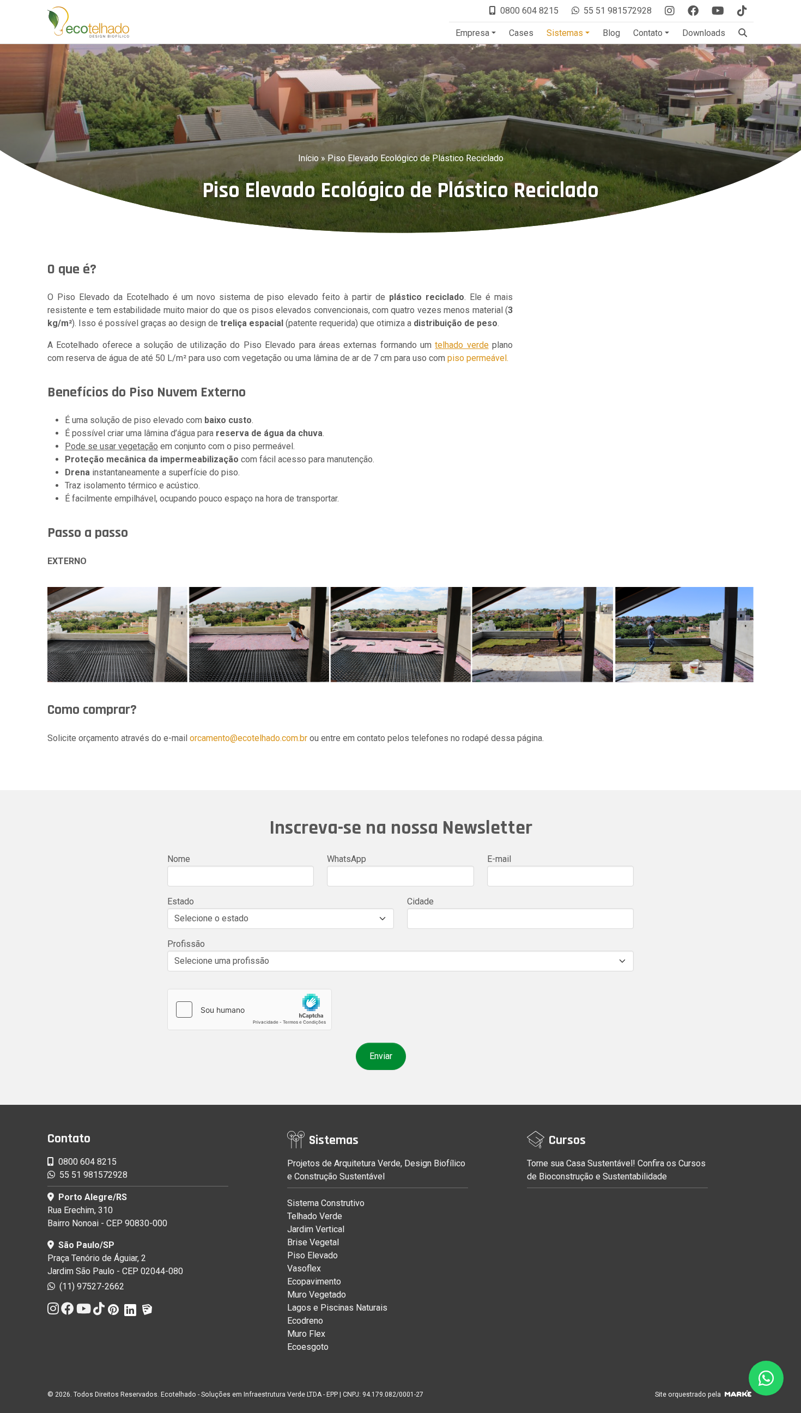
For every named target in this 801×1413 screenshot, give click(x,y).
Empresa (472, 33)
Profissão (186, 944)
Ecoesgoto (308, 1347)
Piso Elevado (312, 1255)
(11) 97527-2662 (90, 1286)
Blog (611, 33)
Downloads (703, 33)
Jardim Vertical (315, 1229)
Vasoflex (304, 1268)
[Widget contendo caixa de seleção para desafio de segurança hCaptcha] (249, 1009)
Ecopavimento (314, 1281)
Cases (521, 33)
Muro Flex (306, 1334)
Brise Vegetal (313, 1242)
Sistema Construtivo (326, 1203)
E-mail (499, 859)
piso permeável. (477, 358)
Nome (178, 859)
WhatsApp (346, 859)
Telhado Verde (314, 1216)
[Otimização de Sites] (738, 1394)
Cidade (420, 901)
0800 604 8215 (529, 10)
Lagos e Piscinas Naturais (337, 1307)
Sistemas (565, 33)
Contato (648, 33)
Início (308, 158)
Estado (180, 901)
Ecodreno (305, 1321)
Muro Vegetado (316, 1294)
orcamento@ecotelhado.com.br (248, 738)
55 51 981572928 (618, 10)
